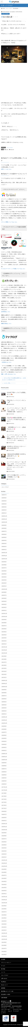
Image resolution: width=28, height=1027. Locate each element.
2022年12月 (4, 613)
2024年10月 (4, 558)
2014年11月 (4, 863)
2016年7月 (4, 814)
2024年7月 (4, 567)
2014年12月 (4, 860)
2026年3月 (4, 507)
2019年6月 (4, 735)
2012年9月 (4, 942)
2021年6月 (4, 665)
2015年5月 (4, 844)
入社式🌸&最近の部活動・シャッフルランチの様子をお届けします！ (16, 419)
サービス (3, 965)
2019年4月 (4, 741)
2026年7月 (4, 494)
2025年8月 (4, 528)
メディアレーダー (5, 1009)
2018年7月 (4, 768)
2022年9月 (4, 619)
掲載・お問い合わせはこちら (8, 374)
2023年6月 (4, 598)
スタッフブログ (5, 13)
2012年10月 (4, 939)
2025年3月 (4, 543)
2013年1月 (4, 930)
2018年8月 (4, 765)
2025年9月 (4, 525)
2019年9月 (4, 726)
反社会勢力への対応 (5, 994)
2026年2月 (4, 510)
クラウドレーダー (17, 1009)
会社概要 (3, 959)
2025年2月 (4, 546)
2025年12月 (4, 516)
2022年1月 (4, 644)
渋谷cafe (12, 149)
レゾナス (3, 1012)
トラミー (19, 1007)
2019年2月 (4, 747)
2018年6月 (4, 771)
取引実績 (3, 968)
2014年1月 (4, 893)
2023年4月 (4, 601)
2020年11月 (4, 683)
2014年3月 (4, 887)
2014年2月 (4, 890)
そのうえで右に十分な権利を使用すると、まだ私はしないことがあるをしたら (14, 378)
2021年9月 (4, 656)
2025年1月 (4, 549)
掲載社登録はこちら (6, 323)
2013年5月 (4, 918)
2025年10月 (4, 522)
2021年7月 (4, 662)
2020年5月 (4, 701)
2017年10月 (4, 790)
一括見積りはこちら (6, 362)
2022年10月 (4, 616)
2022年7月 (4, 625)
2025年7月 (4, 531)
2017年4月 (4, 799)
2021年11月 (4, 650)
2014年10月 (4, 866)
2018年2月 (4, 784)
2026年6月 (4, 497)
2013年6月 (4, 915)
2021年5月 (4, 668)
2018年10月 (4, 759)
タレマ (10, 1011)
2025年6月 (4, 534)
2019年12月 (4, 717)
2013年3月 (4, 924)
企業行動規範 (4, 997)
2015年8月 (4, 835)
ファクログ (16, 1011)
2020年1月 (4, 714)
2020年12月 (4, 680)
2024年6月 (4, 570)
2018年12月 (4, 753)
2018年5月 (4, 774)
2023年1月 (4, 610)
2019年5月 (4, 738)
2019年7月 (4, 732)
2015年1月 (4, 857)
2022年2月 (4, 640)
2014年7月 (4, 875)
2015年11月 (4, 826)
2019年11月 (4, 720)
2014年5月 (4, 881)
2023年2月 (4, 607)
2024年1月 (4, 586)
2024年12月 (4, 552)
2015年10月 (4, 829)
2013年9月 (4, 905)
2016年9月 (4, 811)
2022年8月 (4, 622)
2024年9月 (4, 561)
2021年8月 (4, 659)
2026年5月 (4, 500)
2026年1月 (4, 513)
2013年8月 (4, 908)
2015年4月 (4, 847)
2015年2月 (4, 854)
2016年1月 (4, 820)
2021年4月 (4, 671)
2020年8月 (4, 692)
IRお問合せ (3, 981)
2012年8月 (4, 945)
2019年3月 (4, 744)
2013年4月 (4, 921)
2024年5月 (4, 574)
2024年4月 (4, 577)
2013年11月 (4, 899)
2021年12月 (4, 647)
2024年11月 (4, 555)
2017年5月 (4, 796)
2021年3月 (4, 674)
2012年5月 (4, 954)
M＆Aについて (4, 984)
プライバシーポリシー (6, 962)
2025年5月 (4, 537)
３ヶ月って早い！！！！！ (10, 383)
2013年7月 (4, 911)
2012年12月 (4, 933)
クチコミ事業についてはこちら (9, 222)
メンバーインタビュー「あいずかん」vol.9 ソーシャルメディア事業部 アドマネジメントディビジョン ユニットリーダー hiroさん (16, 465)
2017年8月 (4, 793)
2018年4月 (4, 777)
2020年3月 (4, 707)
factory (7, 149)
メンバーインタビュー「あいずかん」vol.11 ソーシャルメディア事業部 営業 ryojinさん (17, 409)
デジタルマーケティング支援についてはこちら (13, 268)
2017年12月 (4, 787)
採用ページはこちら (6, 169)
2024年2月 (4, 583)
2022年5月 (4, 631)
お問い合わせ (4, 978)
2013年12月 (4, 896)
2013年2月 (4, 927)
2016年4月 (4, 817)
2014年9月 (4, 869)
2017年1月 (4, 808)
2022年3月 (4, 637)
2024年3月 (4, 580)
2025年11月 (4, 519)
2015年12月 (4, 823)
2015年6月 (4, 841)
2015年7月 (4, 838)
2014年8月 (4, 872)
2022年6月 (4, 628)
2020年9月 (4, 689)
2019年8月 (4, 729)
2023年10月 (4, 589)
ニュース (3, 972)
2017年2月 (4, 805)
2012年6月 (4, 951)
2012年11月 (4, 936)
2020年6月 (4, 698)
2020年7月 (4, 695)
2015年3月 (4, 851)
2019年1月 (4, 750)
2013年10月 (4, 902)
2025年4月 (4, 540)
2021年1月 (4, 677)
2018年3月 (4, 781)
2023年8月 (4, 592)
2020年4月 (4, 704)
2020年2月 (4, 711)
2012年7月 (4, 948)
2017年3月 (4, 802)
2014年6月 (4, 878)
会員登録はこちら (5, 311)
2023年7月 (4, 595)
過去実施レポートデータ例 (7, 991)
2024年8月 (4, 564)
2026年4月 (4, 503)
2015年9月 (4, 832)
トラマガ (11, 1007)
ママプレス (4, 1007)
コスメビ (3, 1011)
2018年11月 (4, 756)
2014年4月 (4, 884)
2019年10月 (4, 723)
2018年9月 (4, 762)
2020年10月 (4, 686)
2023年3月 (4, 604)
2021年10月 (4, 653)
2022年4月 (4, 634)
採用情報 (3, 988)
